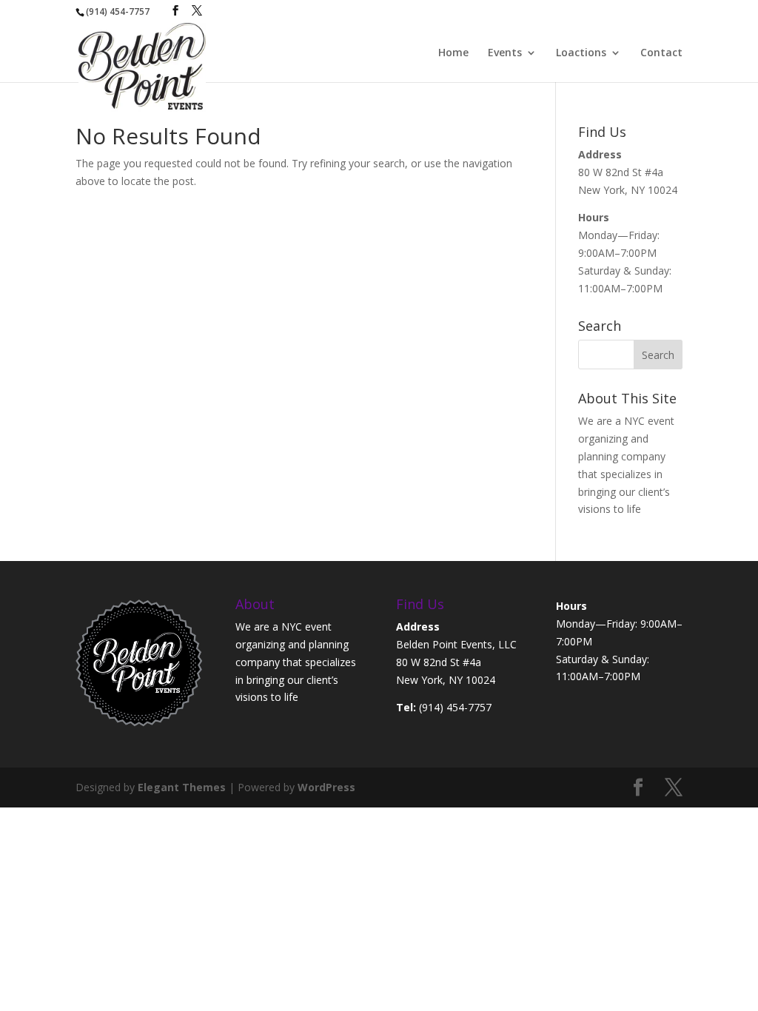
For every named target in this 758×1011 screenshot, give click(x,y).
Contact (661, 53)
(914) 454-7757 (455, 707)
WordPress (326, 787)
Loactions (581, 53)
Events (505, 53)
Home (453, 53)
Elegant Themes (182, 787)
